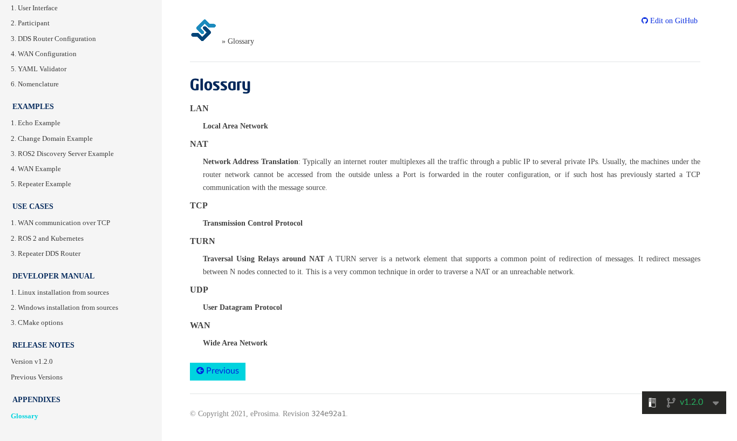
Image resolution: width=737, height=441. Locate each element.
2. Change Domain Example (52, 139)
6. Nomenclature (35, 84)
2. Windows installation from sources (64, 307)
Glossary (24, 416)
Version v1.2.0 (32, 361)
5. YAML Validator (38, 69)
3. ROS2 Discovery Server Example (62, 154)
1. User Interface (34, 8)
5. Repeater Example (41, 184)
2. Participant (30, 23)
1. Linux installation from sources (60, 292)
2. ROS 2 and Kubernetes (47, 238)
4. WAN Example (36, 169)
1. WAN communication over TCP (60, 223)
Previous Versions (37, 377)
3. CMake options (37, 323)
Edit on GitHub (673, 21)
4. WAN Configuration (44, 54)
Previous (221, 371)
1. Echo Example (35, 123)
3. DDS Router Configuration (53, 39)
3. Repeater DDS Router (45, 253)
